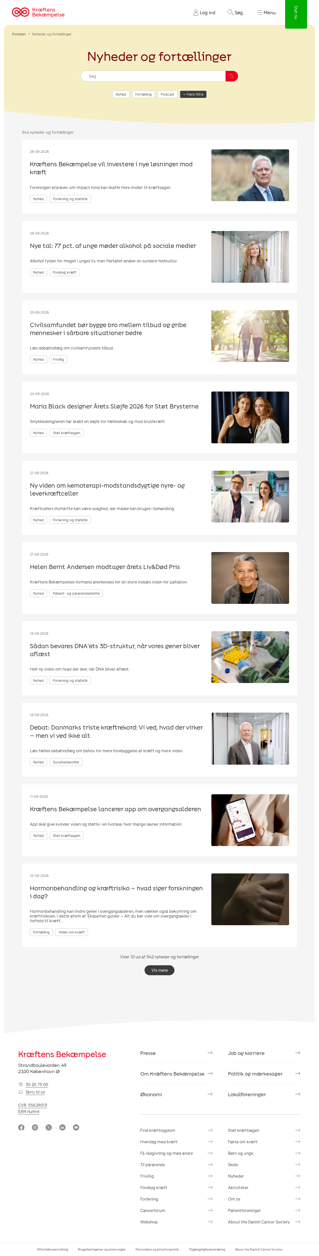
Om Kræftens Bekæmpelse (172, 1074)
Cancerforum (152, 1210)
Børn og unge (240, 1153)
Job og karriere (246, 1053)
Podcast (167, 94)
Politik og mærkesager (255, 1074)
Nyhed (121, 94)
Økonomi (151, 1094)
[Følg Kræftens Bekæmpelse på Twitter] (49, 1128)
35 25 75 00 (37, 1084)
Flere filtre (195, 94)
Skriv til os (35, 1091)
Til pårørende (152, 1164)
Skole (233, 1164)
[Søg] (232, 76)
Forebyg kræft (153, 1187)
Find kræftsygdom (157, 1130)
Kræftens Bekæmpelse (62, 1054)
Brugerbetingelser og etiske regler (102, 1249)
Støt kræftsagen (243, 1130)
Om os (234, 1199)
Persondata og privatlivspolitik (157, 1249)
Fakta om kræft (243, 1141)
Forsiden (19, 34)
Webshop (149, 1221)
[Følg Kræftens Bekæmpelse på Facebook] (21, 1128)
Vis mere (160, 970)
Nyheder (236, 1176)
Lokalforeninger (247, 1094)
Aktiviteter (238, 1187)
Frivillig (147, 1176)
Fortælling (143, 94)
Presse (148, 1053)
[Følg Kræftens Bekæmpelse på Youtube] (76, 1128)
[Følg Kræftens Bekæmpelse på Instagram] (35, 1128)
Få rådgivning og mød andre (166, 1153)
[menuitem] (202, 12)
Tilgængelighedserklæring (207, 1249)
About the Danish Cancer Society (259, 1221)
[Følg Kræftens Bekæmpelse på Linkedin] (62, 1128)
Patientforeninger (244, 1210)
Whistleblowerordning (52, 1249)
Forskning (149, 1199)
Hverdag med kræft (159, 1141)
